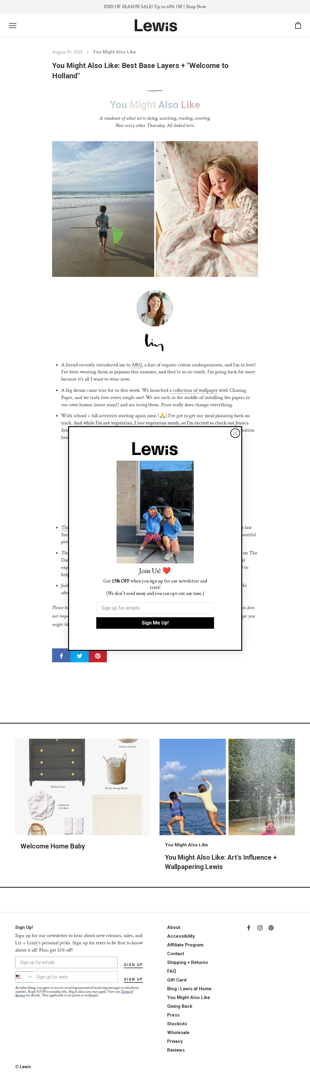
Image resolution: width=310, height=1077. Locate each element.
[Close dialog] (235, 433)
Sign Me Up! (155, 623)
